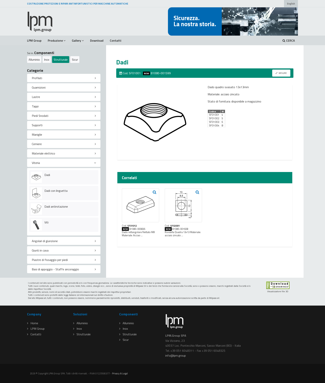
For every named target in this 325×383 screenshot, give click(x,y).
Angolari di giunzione (45, 241)
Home (34, 323)
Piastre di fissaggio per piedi (50, 260)
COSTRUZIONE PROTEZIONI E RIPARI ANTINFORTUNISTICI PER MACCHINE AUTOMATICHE (77, 3)
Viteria (36, 163)
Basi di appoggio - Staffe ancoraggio (55, 269)
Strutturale (61, 59)
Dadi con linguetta (56, 190)
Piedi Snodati (40, 115)
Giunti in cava (40, 250)
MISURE (282, 73)
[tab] (63, 78)
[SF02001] (183, 205)
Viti (46, 222)
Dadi (47, 175)
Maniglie (37, 134)
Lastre (36, 97)
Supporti (37, 125)
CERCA (290, 40)
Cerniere (37, 144)
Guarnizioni (39, 87)
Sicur (75, 59)
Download (96, 40)
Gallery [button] (76, 40)
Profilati (37, 78)
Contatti (115, 40)
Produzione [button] (55, 40)
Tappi (35, 106)
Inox (46, 59)
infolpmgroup (175, 355)
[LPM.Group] (40, 21)
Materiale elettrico (43, 153)
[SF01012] (140, 205)
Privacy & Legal (120, 373)
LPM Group (34, 40)
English (291, 3)
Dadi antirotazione (56, 206)
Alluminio (34, 59)
